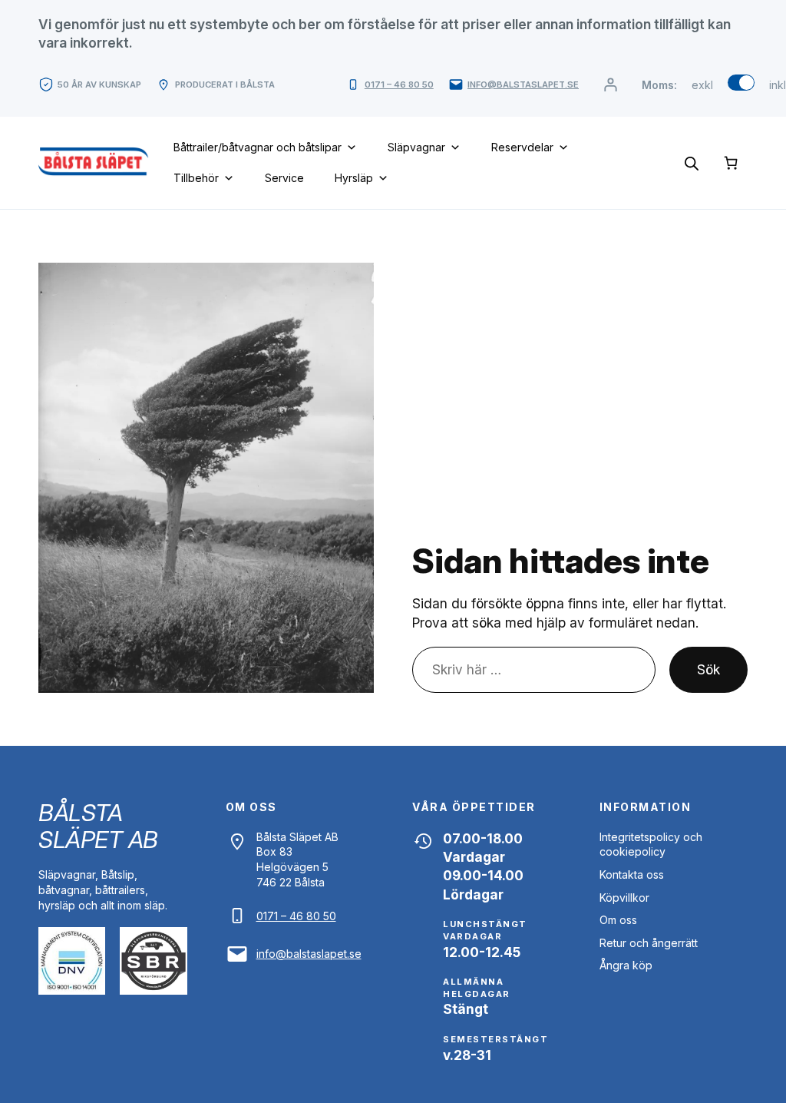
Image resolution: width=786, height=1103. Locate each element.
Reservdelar (522, 147)
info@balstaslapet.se (523, 84)
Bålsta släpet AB (98, 825)
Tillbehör (196, 177)
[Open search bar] (691, 162)
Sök (708, 669)
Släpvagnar (416, 147)
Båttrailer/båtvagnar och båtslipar (257, 147)
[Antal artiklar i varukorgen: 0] (731, 162)
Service (284, 177)
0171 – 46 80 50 (399, 84)
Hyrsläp (354, 177)
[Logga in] (609, 84)
